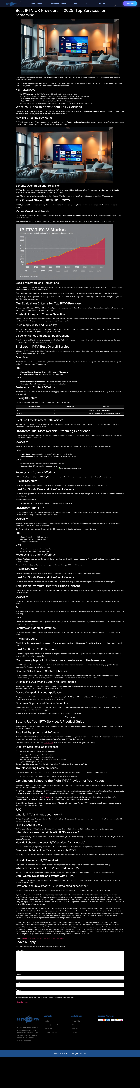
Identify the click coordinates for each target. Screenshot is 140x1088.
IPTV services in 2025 (48, 938)
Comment (20, 950)
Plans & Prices (36, 4)
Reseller (102, 4)
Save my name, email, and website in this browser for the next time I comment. (45, 997)
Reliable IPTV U (62, 938)
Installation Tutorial (58, 4)
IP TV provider (47, 797)
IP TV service (48, 743)
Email (18, 982)
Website (18, 990)
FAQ (75, 4)
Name (18, 974)
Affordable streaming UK (31, 938)
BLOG (88, 4)
